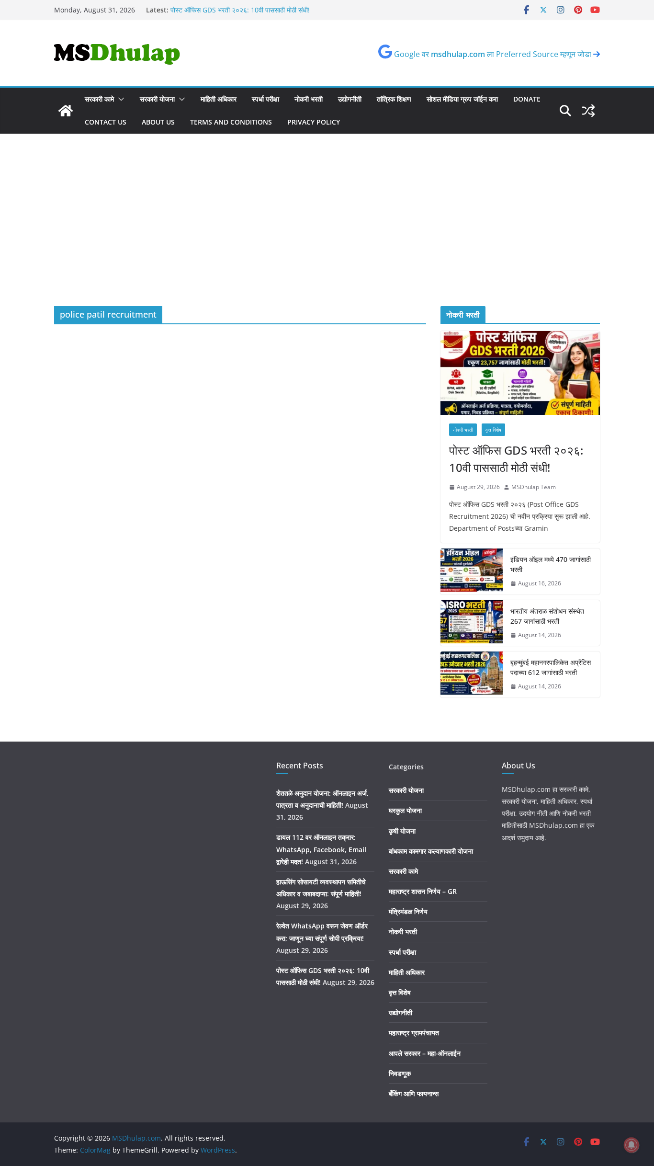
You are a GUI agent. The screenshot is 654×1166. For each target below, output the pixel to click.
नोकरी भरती (308, 98)
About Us (158, 121)
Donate (527, 98)
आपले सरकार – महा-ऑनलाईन (425, 1053)
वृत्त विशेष (493, 429)
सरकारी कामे (99, 98)
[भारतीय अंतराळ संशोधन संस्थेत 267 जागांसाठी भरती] (471, 623)
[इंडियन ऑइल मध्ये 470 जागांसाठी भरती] (471, 571)
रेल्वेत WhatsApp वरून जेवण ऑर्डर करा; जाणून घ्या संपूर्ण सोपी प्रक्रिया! (260, 6)
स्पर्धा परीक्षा (265, 98)
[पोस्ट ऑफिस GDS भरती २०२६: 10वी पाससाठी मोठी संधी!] (520, 373)
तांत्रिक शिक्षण (394, 98)
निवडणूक (400, 1073)
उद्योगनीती (349, 98)
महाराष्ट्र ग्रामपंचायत (414, 1032)
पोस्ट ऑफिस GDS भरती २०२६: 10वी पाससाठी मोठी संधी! (516, 458)
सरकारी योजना (157, 98)
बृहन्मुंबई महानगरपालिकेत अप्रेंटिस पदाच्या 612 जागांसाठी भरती (550, 667)
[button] (119, 99)
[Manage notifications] (631, 1145)
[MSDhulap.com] (65, 110)
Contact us (105, 121)
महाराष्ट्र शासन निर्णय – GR (423, 891)
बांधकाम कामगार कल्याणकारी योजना (431, 851)
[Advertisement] (327, 234)
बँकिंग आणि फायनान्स (414, 1093)
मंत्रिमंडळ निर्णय (408, 911)
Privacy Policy (313, 121)
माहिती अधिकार (219, 98)
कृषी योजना (402, 830)
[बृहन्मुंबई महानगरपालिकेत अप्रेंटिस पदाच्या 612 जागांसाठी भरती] (471, 674)
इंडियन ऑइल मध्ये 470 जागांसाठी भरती (550, 564)
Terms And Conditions (231, 121)
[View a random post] (588, 110)
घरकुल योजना (405, 810)
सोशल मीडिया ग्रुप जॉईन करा (462, 98)
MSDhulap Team (533, 487)
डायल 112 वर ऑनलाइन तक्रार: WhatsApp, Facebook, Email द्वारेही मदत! (321, 849)
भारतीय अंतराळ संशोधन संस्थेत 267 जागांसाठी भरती (547, 616)
